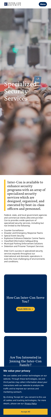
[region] (25, 392)
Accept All (25, 411)
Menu (43, 4)
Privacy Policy (31, 403)
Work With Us (24, 309)
